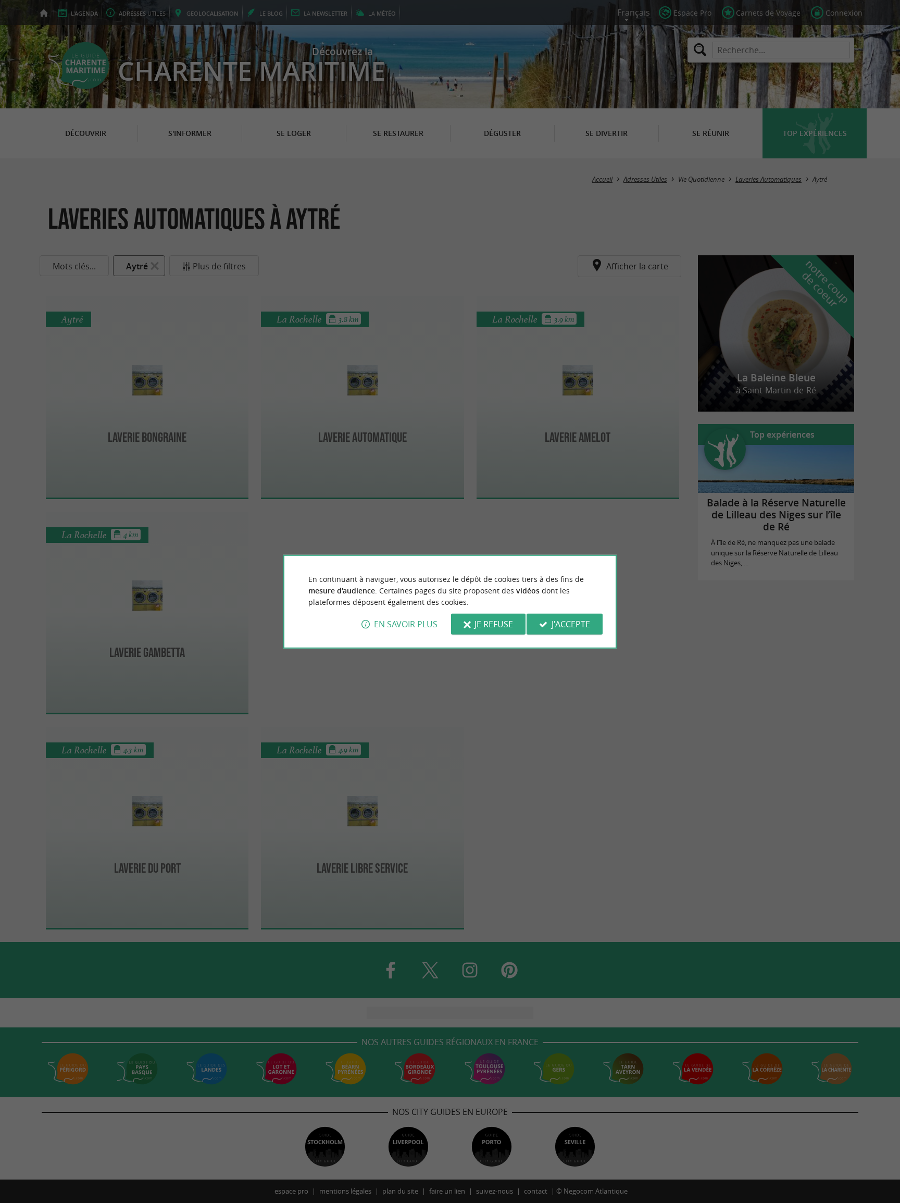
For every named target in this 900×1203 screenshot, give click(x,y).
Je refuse (493, 624)
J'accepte (571, 624)
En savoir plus (406, 624)
